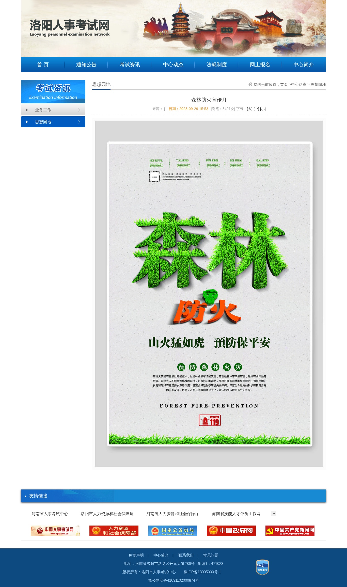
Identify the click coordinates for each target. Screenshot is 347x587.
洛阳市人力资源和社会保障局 (107, 514)
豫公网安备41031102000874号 (173, 580)
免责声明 (136, 555)
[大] (250, 109)
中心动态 (173, 64)
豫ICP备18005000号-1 (202, 572)
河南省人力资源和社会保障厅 (172, 514)
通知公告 (86, 64)
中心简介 (303, 64)
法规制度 (217, 64)
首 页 (43, 64)
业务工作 (43, 110)
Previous (28, 24)
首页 (284, 84)
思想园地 (43, 122)
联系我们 (186, 555)
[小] (262, 109)
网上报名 (260, 64)
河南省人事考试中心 (49, 514)
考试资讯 (130, 64)
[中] (256, 109)
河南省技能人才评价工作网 (236, 514)
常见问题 (210, 555)
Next (318, 24)
